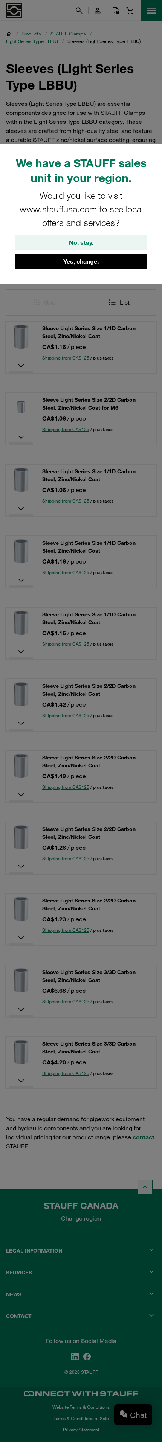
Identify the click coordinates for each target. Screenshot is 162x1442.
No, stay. (81, 242)
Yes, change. (81, 261)
